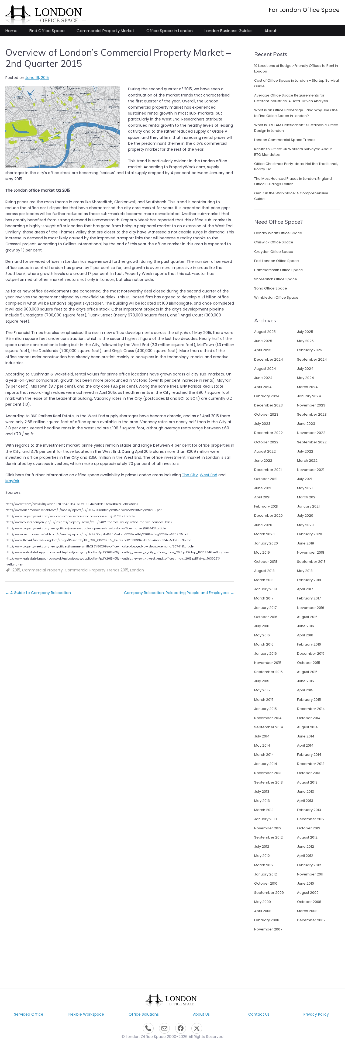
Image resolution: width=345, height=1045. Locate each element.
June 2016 (305, 626)
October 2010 (265, 883)
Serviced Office (28, 1014)
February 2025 (309, 350)
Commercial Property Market (105, 30)
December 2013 (311, 763)
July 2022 (305, 451)
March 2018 (264, 579)
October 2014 (308, 717)
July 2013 (261, 791)
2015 (16, 570)
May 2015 (262, 690)
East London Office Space (276, 260)
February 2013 (309, 809)
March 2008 (307, 910)
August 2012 (307, 837)
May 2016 (262, 635)
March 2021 (306, 497)
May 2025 (305, 340)
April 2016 (305, 635)
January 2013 (265, 819)
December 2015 (311, 653)
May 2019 (262, 552)
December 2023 (268, 405)
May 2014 (262, 745)
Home (11, 30)
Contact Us (259, 1014)
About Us (201, 1014)
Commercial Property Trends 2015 (96, 570)
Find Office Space (47, 30)
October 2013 (308, 772)
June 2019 (305, 543)
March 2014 (264, 754)
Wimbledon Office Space (276, 297)
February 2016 (309, 644)
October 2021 (265, 478)
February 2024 (267, 396)
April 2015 (305, 690)
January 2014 (265, 763)
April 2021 (262, 497)
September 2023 (312, 414)
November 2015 (267, 662)
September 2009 (269, 892)
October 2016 (265, 616)
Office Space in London (169, 30)
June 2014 (305, 736)
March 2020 (264, 534)
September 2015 (268, 671)
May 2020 (305, 524)
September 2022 (312, 442)
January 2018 (265, 589)
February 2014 (309, 754)
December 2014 (311, 708)
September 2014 (268, 727)
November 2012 (267, 828)
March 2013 (264, 809)
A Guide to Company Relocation (38, 592)
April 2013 (305, 800)
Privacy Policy (316, 1014)
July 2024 (305, 368)
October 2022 (266, 442)
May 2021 (305, 488)
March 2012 (264, 865)
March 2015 (264, 699)
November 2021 (310, 469)
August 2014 (307, 727)
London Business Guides (229, 30)
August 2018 (264, 570)
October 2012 (308, 828)
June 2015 (305, 681)
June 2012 (305, 846)
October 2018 (265, 561)
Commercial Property (42, 570)
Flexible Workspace (86, 1014)
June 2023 (306, 423)
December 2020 (268, 515)
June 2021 (262, 488)
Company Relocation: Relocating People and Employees (179, 592)
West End (208, 475)
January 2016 (265, 653)
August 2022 (265, 451)
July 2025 (305, 331)
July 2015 (261, 681)
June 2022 (263, 460)
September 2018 (311, 561)
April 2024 (263, 386)
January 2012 (265, 874)
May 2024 (305, 377)
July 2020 (305, 515)
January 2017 (265, 607)
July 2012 (261, 846)
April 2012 (305, 855)
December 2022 (268, 432)
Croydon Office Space (273, 251)
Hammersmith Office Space (278, 270)
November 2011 (310, 874)
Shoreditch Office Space (275, 279)
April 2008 (262, 910)
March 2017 (263, 598)
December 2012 (311, 819)
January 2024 (309, 396)
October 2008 (309, 901)
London (137, 570)
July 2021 (304, 478)
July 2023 (262, 423)
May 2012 (262, 855)
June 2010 (305, 883)
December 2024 (268, 359)
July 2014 (262, 736)
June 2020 (263, 524)
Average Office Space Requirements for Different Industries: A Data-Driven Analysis (291, 98)
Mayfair (12, 481)
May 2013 (262, 800)
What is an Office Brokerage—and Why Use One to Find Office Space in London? (296, 113)
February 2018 (309, 579)
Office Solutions (144, 1014)
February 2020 (309, 534)
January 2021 (308, 506)
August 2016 (307, 616)
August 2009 (308, 892)
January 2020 (266, 543)
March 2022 (307, 460)
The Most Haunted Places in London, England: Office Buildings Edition (293, 181)
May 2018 (305, 570)
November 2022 (311, 432)
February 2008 (266, 920)
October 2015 (308, 662)
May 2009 (262, 901)
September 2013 (268, 782)
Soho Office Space (270, 288)
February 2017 (309, 598)
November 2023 (311, 405)
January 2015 (265, 708)
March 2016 (264, 644)
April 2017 (305, 589)
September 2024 (312, 359)
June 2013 (305, 791)
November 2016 (310, 607)
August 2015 (307, 671)
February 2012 (309, 865)
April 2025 (262, 350)
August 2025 (265, 331)
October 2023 (266, 414)
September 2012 (268, 837)
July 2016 (261, 626)
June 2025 (263, 340)
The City (190, 475)
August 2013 (307, 782)
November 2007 (268, 929)
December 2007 (311, 920)
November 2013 (267, 772)
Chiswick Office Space (273, 242)
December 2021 (268, 469)
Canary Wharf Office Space (278, 233)
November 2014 (268, 717)
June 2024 (263, 377)
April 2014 (305, 745)
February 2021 (266, 506)
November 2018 (310, 552)
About (270, 30)
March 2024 (307, 386)
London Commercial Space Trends (284, 139)
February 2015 (309, 699)
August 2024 (265, 368)
